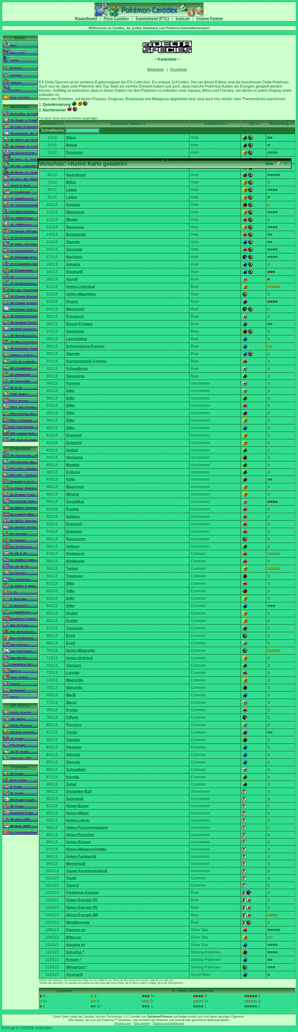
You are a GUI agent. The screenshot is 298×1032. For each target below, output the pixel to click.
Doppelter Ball (78, 791)
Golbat (72, 450)
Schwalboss (77, 369)
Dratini (72, 613)
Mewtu (72, 220)
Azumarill (74, 272)
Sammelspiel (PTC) (152, 19)
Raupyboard (86, 19)
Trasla (71, 732)
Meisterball (75, 864)
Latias (71, 190)
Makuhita (74, 688)
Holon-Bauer (77, 806)
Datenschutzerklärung (168, 1023)
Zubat (71, 784)
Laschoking (76, 339)
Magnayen (75, 309)
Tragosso (74, 576)
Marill (70, 695)
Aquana (73, 264)
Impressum (122, 1023)
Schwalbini (75, 770)
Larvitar (73, 673)
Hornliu (72, 777)
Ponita (72, 710)
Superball (74, 799)
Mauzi (71, 702)
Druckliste (178, 70)
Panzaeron (75, 539)
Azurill (71, 279)
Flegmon (74, 747)
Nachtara (74, 257)
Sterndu (73, 755)
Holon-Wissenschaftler (86, 849)
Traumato (74, 628)
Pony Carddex (116, 19)
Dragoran (74, 152)
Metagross (75, 212)
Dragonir (74, 435)
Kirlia (70, 479)
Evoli (70, 636)
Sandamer (75, 331)
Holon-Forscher (80, 835)
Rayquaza (75, 227)
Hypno (72, 302)
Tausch (72, 885)
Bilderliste (155, 70)
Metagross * (76, 967)
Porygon (73, 725)
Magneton (75, 487)
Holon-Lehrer (78, 820)
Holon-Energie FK (82, 900)
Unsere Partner (209, 19)
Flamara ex (75, 930)
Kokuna (73, 472)
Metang (72, 494)
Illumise (73, 465)
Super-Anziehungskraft (86, 871)
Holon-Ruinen (78, 842)
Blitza (71, 182)
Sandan (73, 740)
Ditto (70, 391)
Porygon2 (75, 316)
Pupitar (72, 509)
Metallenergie (78, 922)
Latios (71, 197)
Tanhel (72, 569)
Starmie (73, 242)
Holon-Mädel (77, 813)
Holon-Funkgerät (81, 856)
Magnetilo (74, 680)
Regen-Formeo (79, 324)
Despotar (74, 249)
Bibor (71, 138)
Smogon (73, 665)
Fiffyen (72, 717)
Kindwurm (75, 554)
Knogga (73, 205)
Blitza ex (73, 937)
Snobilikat (75, 502)
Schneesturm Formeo (85, 346)
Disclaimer (142, 1023)
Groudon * (75, 952)
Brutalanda (76, 234)
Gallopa (73, 517)
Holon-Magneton (81, 294)
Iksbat (71, 145)
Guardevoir (76, 175)
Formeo (73, 383)
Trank (71, 878)
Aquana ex (75, 945)
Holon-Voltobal (79, 658)
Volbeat (72, 546)
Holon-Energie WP (82, 915)
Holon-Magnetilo (80, 651)
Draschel (74, 524)
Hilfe (270, 164)
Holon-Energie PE (82, 907)
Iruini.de (183, 19)
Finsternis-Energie (82, 893)
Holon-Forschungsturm (87, 828)
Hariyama (74, 457)
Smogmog (75, 376)
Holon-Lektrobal (80, 287)
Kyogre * (73, 960)
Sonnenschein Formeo (86, 361)
